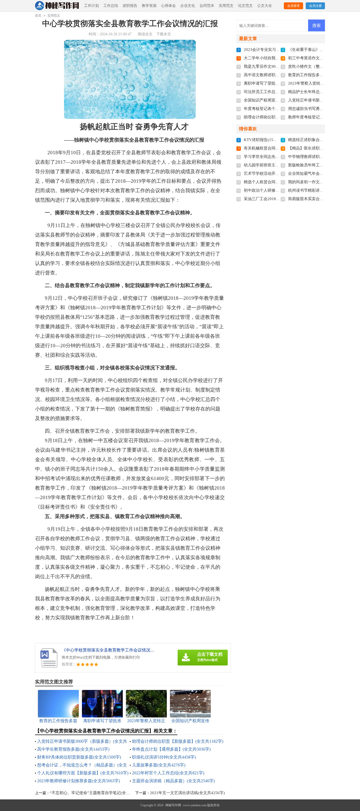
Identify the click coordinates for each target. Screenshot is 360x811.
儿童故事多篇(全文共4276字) (158, 765)
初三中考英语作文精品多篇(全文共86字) (323, 58)
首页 (38, 15)
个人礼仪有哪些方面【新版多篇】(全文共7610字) (82, 773)
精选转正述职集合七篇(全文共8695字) (321, 140)
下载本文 (163, 34)
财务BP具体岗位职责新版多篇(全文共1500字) (79, 757)
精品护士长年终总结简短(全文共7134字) (323, 92)
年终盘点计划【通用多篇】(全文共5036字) (171, 749)
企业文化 (187, 6)
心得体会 (168, 6)
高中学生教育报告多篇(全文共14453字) (73, 749)
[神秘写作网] (57, 6)
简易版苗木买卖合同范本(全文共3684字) (323, 199)
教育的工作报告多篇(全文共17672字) (320, 75)
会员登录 (293, 6)
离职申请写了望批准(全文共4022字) (275, 83)
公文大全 (264, 6)
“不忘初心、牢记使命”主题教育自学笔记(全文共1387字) (99, 793)
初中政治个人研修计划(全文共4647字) (277, 190)
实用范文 (226, 6)
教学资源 (149, 6)
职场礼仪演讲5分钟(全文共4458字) (164, 757)
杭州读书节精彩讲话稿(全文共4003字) (321, 190)
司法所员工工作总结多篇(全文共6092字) (279, 92)
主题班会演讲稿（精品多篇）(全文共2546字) (173, 781)
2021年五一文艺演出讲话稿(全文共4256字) (187, 793)
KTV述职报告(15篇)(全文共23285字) (276, 140)
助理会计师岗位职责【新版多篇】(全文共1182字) (177, 741)
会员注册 (315, 6)
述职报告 (130, 6)
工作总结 (110, 6)
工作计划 (91, 6)
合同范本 (207, 6)
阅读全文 (145, 34)
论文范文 (245, 6)
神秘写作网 (173, 805)
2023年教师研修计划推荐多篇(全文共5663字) (78, 781)
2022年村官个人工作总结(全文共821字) (168, 773)
